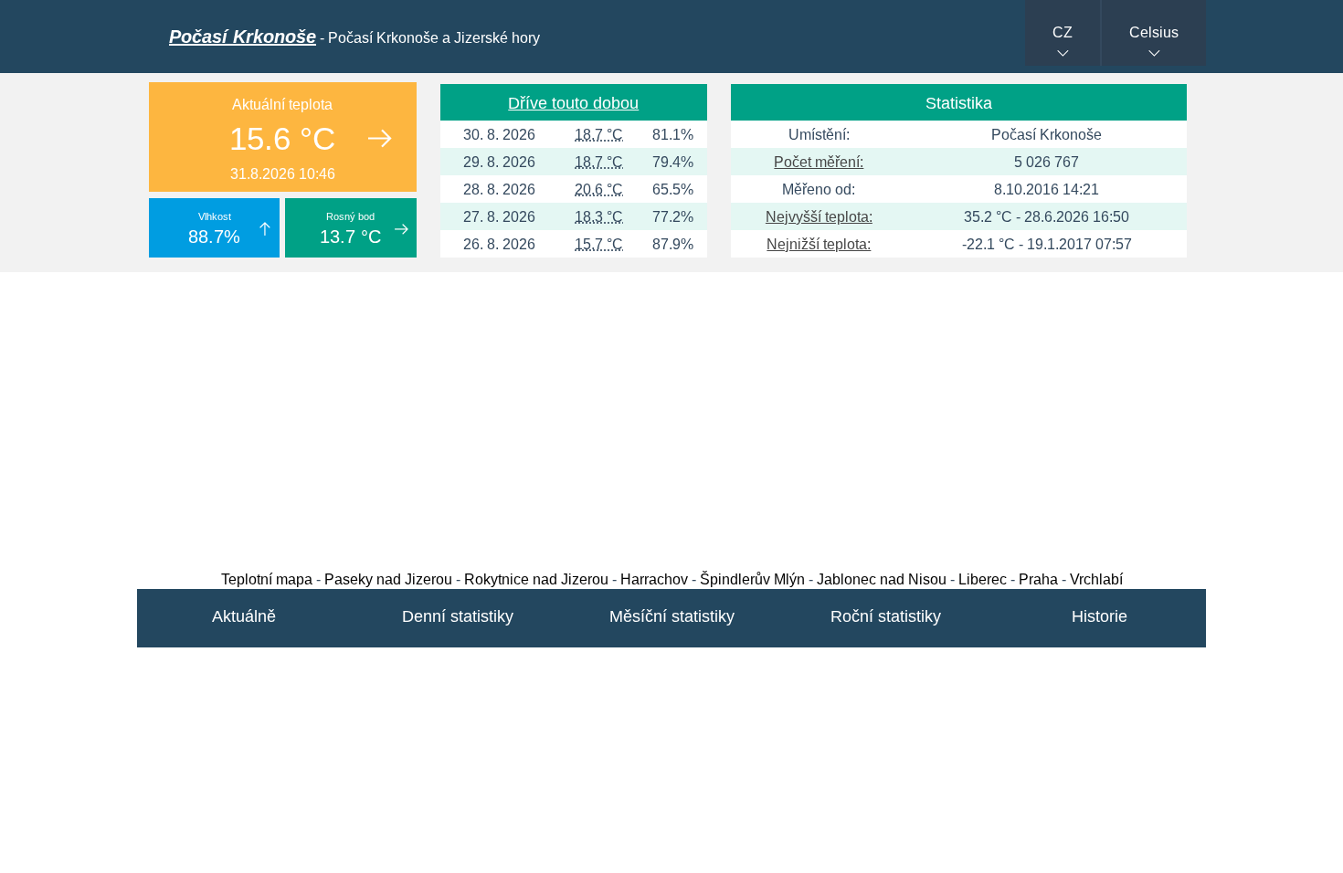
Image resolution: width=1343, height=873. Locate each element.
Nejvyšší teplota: (819, 217)
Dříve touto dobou (573, 103)
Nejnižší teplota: (819, 244)
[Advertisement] (671, 416)
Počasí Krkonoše (242, 36)
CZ (1062, 32)
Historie (1099, 616)
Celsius (1154, 32)
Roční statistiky (885, 616)
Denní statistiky (457, 616)
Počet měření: (818, 162)
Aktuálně (244, 616)
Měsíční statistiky (672, 616)
